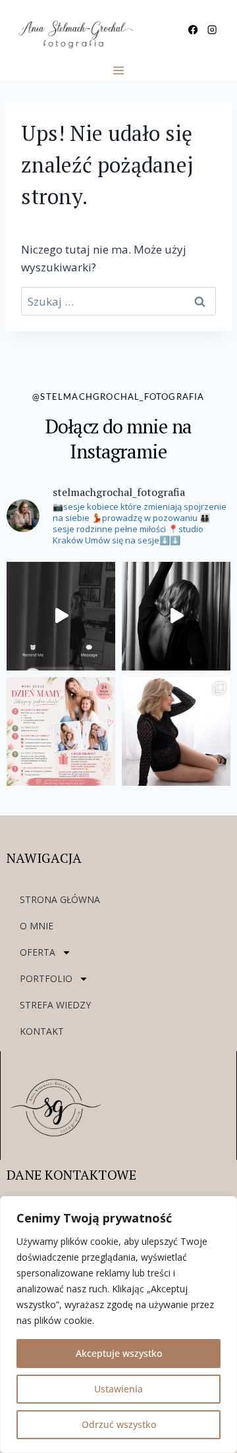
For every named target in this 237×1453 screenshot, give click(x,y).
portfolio (46, 978)
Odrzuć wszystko (119, 1424)
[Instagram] (211, 30)
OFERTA (37, 952)
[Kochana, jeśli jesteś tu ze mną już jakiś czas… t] (61, 731)
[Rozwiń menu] (119, 70)
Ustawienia (118, 1389)
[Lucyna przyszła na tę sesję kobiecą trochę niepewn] (61, 616)
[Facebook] (193, 30)
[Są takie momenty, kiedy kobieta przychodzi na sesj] (176, 731)
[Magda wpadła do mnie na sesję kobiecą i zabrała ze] (176, 616)
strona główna (60, 899)
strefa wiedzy (55, 1005)
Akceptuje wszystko (119, 1353)
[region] (118, 1324)
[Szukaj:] (118, 301)
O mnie (36, 925)
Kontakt (42, 1031)
